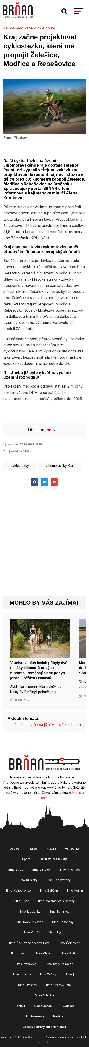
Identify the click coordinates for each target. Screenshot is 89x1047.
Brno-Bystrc (57, 932)
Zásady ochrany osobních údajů (44, 1027)
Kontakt (20, 1006)
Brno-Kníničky (28, 880)
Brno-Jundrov (41, 869)
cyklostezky (20, 466)
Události (15, 848)
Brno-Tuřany (48, 974)
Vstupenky (72, 848)
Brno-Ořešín (32, 932)
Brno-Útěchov (27, 985)
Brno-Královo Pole (58, 985)
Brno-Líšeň (21, 901)
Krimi (33, 848)
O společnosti (43, 1006)
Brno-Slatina (70, 953)
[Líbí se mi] (49, 430)
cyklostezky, (14, 27)
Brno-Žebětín (49, 890)
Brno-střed (15, 869)
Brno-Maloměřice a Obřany (56, 901)
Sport (26, 859)
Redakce (68, 1006)
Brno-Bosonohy (62, 922)
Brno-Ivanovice (26, 964)
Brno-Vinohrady (70, 869)
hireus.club (44, 1042)
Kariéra (58, 1016)
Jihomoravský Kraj (40, 27)
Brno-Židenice (44, 995)
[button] (64, 11)
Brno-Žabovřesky (59, 880)
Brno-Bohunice (60, 911)
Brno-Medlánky (30, 911)
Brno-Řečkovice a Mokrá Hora (29, 943)
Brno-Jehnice (22, 974)
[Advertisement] (44, 541)
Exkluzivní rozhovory (53, 859)
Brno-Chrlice (44, 953)
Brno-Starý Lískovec (59, 964)
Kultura (51, 848)
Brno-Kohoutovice (18, 890)
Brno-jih (71, 974)
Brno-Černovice (69, 943)
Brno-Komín (75, 890)
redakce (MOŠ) (21, 451)
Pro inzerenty (35, 1016)
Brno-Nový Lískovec (29, 922)
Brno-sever (18, 953)
